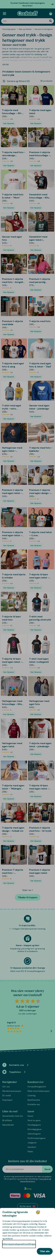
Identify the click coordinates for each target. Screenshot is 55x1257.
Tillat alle (45, 1251)
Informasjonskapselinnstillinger (19, 1244)
